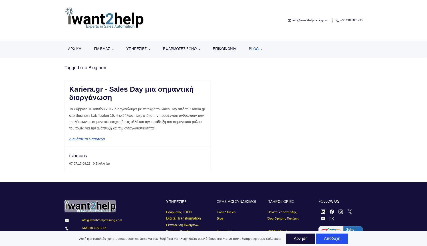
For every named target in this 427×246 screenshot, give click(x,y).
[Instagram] (340, 211)
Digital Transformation (183, 218)
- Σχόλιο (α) (100, 163)
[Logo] (120, 20)
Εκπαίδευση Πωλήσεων (182, 225)
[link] (340, 229)
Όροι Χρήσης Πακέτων (283, 218)
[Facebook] (331, 211)
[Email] (331, 218)
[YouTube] (323, 218)
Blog (220, 218)
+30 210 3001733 (93, 228)
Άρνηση (301, 238)
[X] (349, 211)
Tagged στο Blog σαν (85, 67)
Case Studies (226, 212)
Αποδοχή (332, 238)
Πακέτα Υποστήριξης (282, 212)
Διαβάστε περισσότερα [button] (87, 139)
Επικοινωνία (225, 231)
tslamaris (78, 155)
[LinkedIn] (323, 211)
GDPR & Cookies (280, 231)
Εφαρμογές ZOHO (179, 212)
